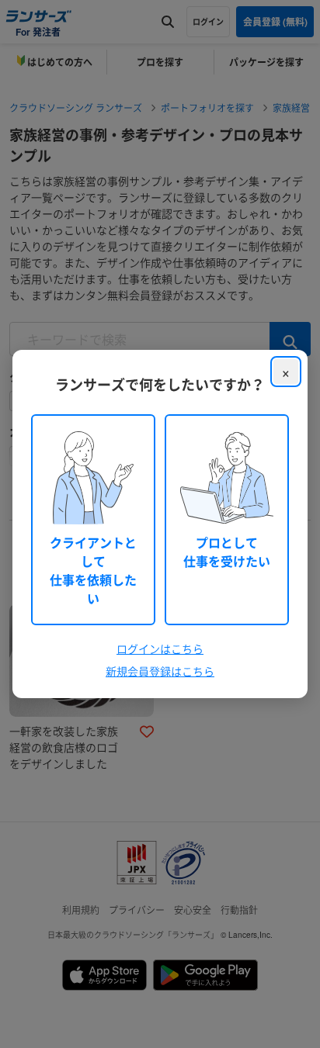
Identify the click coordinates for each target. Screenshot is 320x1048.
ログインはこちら (160, 648)
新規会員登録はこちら (160, 671)
